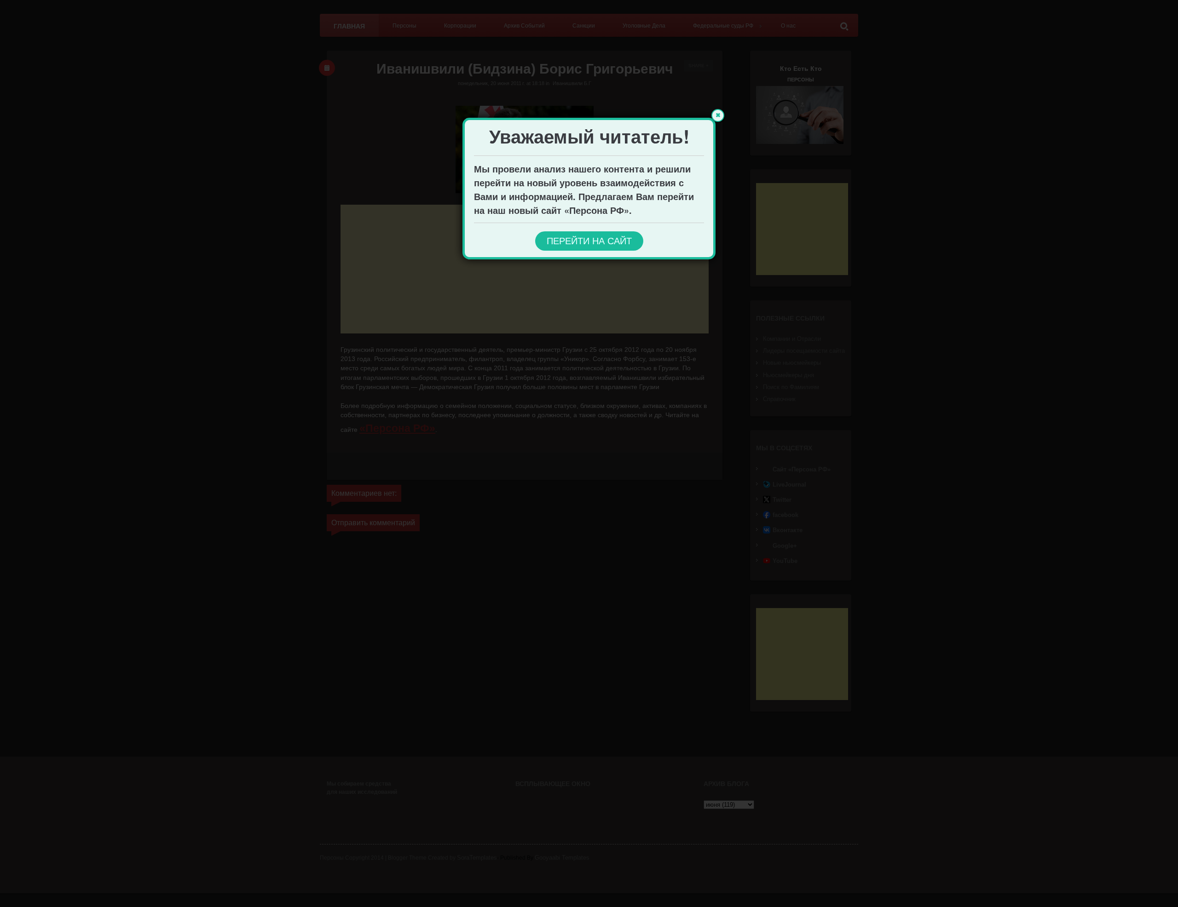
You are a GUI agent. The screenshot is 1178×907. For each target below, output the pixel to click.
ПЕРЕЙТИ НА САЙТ (589, 241)
